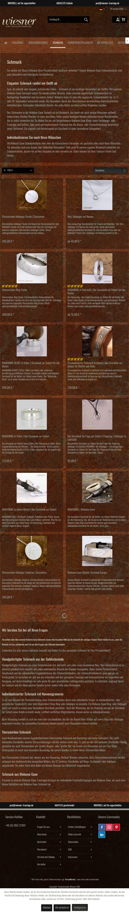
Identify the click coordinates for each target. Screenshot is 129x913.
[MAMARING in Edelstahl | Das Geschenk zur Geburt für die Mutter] (97, 268)
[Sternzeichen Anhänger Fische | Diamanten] (31, 195)
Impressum (72, 857)
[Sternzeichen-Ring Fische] (31, 268)
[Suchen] (86, 19)
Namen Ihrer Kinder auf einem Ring (91, 719)
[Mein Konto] (115, 19)
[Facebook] (101, 827)
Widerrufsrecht (74, 834)
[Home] (6, 42)
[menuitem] (69, 19)
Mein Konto (42, 834)
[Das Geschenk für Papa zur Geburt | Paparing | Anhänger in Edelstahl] (97, 415)
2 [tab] (62, 9)
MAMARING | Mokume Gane (81, 509)
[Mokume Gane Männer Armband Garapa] (97, 551)
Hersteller (41, 864)
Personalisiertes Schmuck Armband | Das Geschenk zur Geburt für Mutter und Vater (95, 365)
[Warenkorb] (123, 19)
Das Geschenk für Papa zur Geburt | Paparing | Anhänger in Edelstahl (97, 438)
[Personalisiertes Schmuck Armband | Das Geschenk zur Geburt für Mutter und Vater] (97, 341)
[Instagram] (109, 827)
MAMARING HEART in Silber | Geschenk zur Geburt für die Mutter (30, 365)
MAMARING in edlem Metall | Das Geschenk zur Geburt (29, 509)
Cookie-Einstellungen (77, 827)
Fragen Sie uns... (44, 827)
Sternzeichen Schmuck (17, 757)
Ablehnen (47, 907)
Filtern (10, 170)
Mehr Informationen (91, 899)
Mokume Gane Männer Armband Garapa (87, 572)
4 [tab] (72, 9)
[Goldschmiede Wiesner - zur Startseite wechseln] (19, 24)
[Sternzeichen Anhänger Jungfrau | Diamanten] (31, 551)
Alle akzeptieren (62, 907)
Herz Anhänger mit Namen (80, 216)
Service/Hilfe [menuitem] (118, 9)
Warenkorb (42, 849)
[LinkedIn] (101, 834)
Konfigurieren (80, 907)
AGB (70, 849)
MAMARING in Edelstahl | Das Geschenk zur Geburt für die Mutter (96, 292)
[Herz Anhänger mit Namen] (97, 195)
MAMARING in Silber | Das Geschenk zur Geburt (25, 436)
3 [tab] (67, 9)
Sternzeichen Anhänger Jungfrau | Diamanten (24, 572)
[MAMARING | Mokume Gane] (97, 488)
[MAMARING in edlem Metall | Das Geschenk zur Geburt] (31, 488)
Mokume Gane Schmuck (35, 784)
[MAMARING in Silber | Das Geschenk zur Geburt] (31, 415)
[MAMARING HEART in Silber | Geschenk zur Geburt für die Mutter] (31, 341)
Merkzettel (41, 842)
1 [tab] (57, 9)
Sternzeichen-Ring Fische (14, 290)
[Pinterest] (116, 827)
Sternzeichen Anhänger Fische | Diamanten (23, 216)
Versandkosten (70, 879)
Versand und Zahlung (46, 857)
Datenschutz (73, 842)
